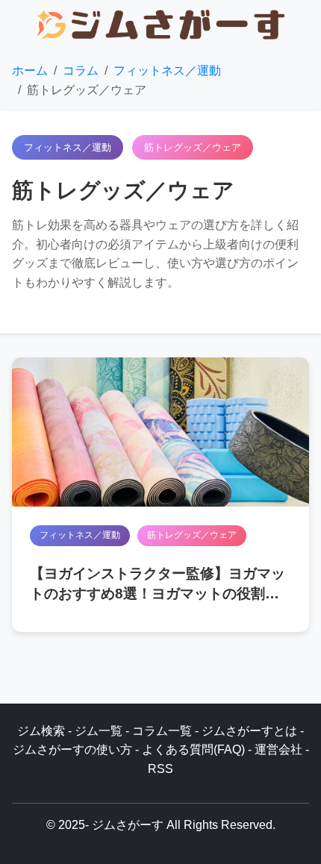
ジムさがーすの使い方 (72, 749)
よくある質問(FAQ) (193, 749)
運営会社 (278, 749)
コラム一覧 (162, 730)
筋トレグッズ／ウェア (192, 535)
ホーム (30, 70)
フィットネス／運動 (167, 70)
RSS (160, 769)
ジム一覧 (98, 730)
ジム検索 (41, 730)
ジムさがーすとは (249, 730)
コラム (81, 70)
